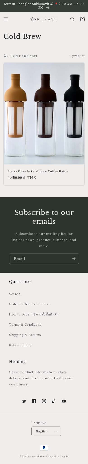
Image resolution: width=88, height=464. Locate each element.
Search (15, 293)
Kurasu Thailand (37, 456)
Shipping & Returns (25, 334)
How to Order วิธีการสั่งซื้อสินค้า (34, 314)
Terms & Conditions (25, 324)
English (42, 431)
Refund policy (20, 345)
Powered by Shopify (58, 456)
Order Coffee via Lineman (30, 304)
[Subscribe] (74, 258)
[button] (6, 19)
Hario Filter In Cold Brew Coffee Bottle (38, 171)
